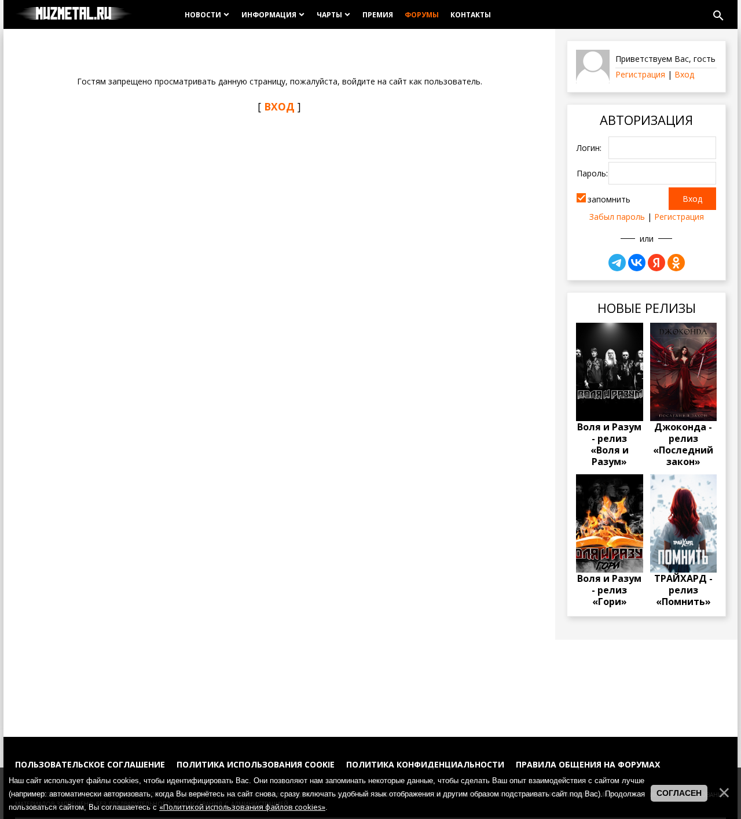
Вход (684, 74)
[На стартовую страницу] (74, 14)
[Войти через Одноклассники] (676, 262)
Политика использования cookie (256, 764)
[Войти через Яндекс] (656, 262)
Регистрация (640, 74)
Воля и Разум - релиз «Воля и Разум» (609, 444)
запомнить (609, 199)
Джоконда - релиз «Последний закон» (683, 444)
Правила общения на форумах (588, 764)
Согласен (679, 793)
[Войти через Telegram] (617, 262)
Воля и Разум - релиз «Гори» (609, 590)
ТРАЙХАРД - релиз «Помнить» (683, 590)
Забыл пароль (617, 216)
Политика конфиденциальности (425, 764)
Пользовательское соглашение (90, 764)
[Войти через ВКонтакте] (636, 262)
